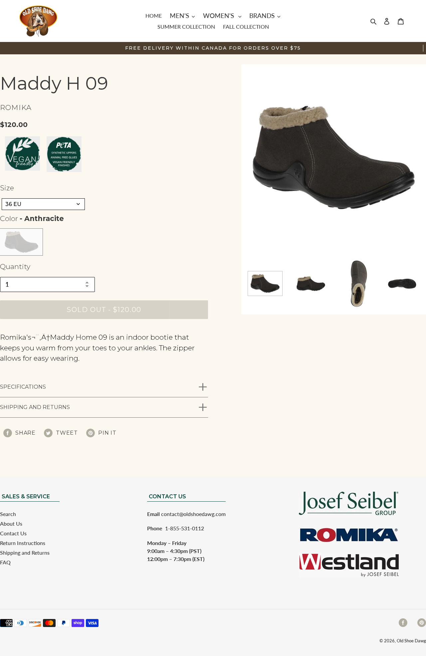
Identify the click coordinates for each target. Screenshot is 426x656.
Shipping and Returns (35, 407)
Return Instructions (22, 543)
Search (8, 514)
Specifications (23, 387)
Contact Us (13, 533)
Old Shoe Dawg (411, 640)
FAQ (5, 562)
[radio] (21, 242)
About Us (11, 523)
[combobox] (43, 204)
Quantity (15, 266)
